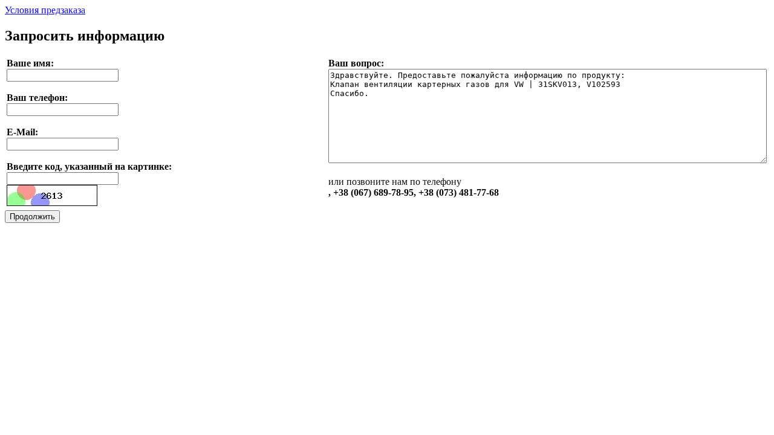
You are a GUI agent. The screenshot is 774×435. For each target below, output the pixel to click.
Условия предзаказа (45, 10)
